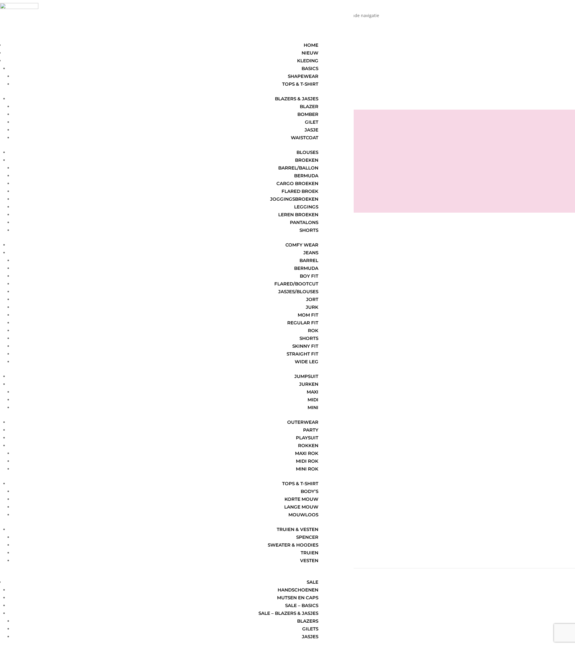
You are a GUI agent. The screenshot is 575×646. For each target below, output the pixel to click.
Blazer (309, 106)
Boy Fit (309, 276)
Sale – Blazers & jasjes (288, 613)
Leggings (306, 207)
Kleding (307, 60)
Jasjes (310, 636)
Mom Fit (308, 315)
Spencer (307, 537)
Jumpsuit (306, 376)
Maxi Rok (306, 453)
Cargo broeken (297, 183)
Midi (313, 400)
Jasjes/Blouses (298, 291)
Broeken (306, 160)
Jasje (311, 130)
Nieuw (310, 53)
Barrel (308, 260)
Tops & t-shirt (300, 84)
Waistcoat (304, 137)
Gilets (310, 629)
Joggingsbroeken (294, 199)
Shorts (308, 230)
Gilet (311, 122)
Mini (313, 407)
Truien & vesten (297, 529)
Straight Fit (302, 354)
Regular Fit (302, 323)
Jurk (312, 307)
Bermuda (306, 175)
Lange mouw (301, 507)
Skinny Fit (305, 346)
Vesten (309, 560)
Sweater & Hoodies (293, 545)
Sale (312, 582)
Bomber (307, 114)
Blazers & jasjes (296, 99)
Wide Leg (306, 361)
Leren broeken (298, 214)
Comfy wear (301, 245)
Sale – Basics (301, 605)
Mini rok (307, 469)
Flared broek (300, 191)
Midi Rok (307, 461)
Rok (313, 330)
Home (311, 45)
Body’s (309, 491)
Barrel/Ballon (298, 168)
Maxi (312, 392)
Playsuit (307, 438)
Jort (312, 299)
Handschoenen (298, 590)
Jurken (308, 384)
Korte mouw (301, 499)
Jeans (310, 252)
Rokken (308, 445)
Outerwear (302, 422)
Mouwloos (303, 515)
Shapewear (303, 76)
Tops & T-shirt (300, 483)
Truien (309, 553)
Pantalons (304, 222)
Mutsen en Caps (297, 597)
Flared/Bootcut (296, 284)
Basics (310, 68)
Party (310, 430)
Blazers (307, 621)
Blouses (307, 152)
